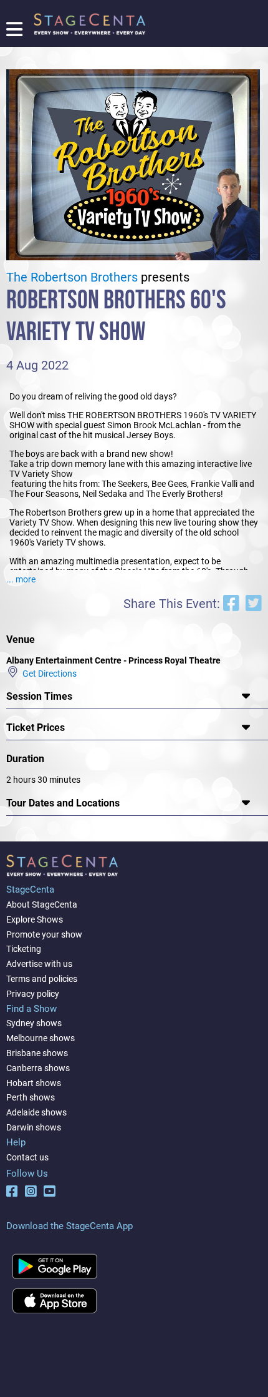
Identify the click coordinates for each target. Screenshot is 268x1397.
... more (21, 579)
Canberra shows (38, 1068)
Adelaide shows (36, 1112)
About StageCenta (41, 904)
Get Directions (48, 673)
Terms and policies (41, 979)
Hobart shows (33, 1083)
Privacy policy (32, 994)
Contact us (27, 1157)
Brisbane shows (37, 1053)
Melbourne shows (40, 1038)
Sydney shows (34, 1023)
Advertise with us (39, 964)
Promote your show (44, 934)
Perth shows (30, 1097)
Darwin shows (33, 1127)
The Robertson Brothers (72, 277)
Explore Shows (34, 919)
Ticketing (23, 949)
